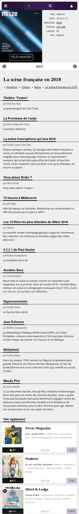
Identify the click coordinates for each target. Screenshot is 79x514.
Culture (61, 27)
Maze (59, 22)
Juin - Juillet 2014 (34, 433)
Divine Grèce (32, 495)
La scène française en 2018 (61, 87)
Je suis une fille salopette (38, 464)
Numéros (11, 87)
